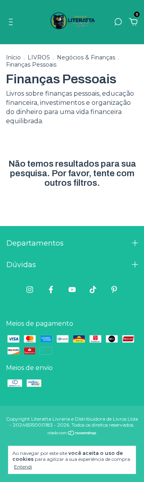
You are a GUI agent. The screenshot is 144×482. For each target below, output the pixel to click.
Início (13, 57)
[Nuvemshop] (72, 433)
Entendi (23, 467)
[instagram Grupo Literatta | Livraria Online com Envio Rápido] (30, 289)
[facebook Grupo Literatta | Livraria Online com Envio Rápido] (51, 289)
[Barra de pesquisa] (118, 22)
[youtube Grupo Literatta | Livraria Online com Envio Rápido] (72, 289)
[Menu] (12, 22)
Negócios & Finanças (86, 57)
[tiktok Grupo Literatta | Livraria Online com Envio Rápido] (93, 289)
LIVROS (39, 57)
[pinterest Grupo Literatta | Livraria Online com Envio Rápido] (114, 289)
